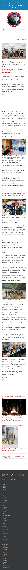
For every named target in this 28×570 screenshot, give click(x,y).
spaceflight (9, 72)
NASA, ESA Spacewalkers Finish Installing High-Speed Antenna (5, 532)
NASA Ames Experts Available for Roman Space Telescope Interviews (5, 548)
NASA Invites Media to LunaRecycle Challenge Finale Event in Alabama (5, 499)
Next (23, 39)
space (6, 72)
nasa (21, 70)
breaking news (16, 70)
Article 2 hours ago (6, 424)
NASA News (4, 70)
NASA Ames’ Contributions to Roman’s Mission (5, 516)
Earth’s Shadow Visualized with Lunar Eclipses (5, 484)
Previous (19, 39)
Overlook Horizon (7, 69)
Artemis (11, 70)
